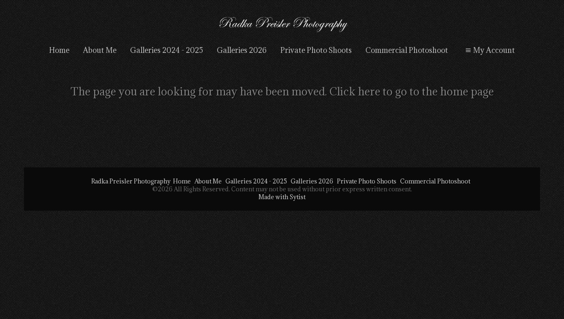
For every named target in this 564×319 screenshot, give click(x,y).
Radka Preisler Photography (131, 181)
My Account (494, 50)
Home (59, 50)
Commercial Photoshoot (406, 50)
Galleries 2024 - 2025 (166, 50)
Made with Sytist (282, 197)
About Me (99, 50)
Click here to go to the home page (411, 91)
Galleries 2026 (242, 50)
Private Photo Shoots (316, 50)
